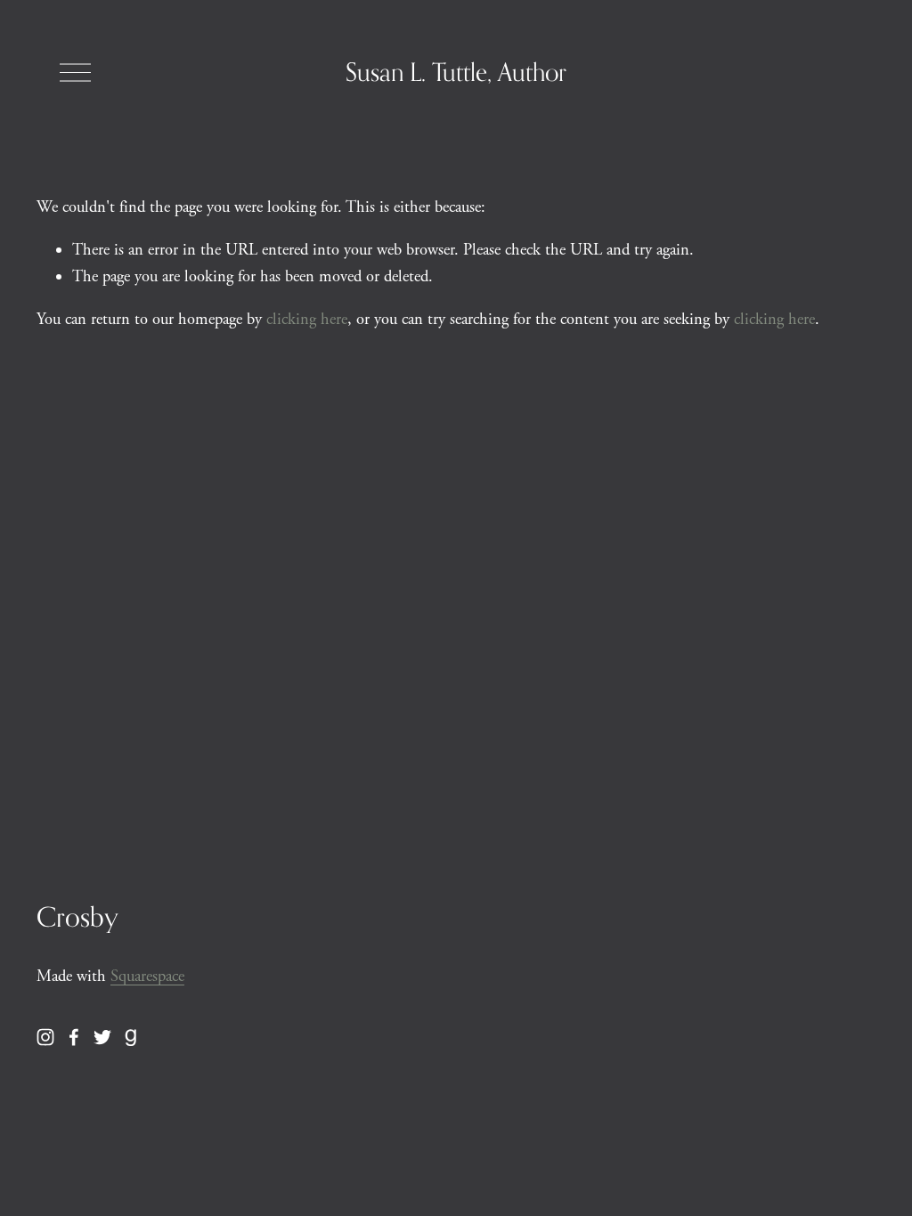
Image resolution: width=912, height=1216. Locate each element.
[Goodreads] (131, 1037)
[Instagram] (45, 1037)
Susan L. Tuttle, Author (456, 71)
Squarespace (147, 976)
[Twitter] (102, 1037)
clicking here (306, 319)
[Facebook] (74, 1037)
